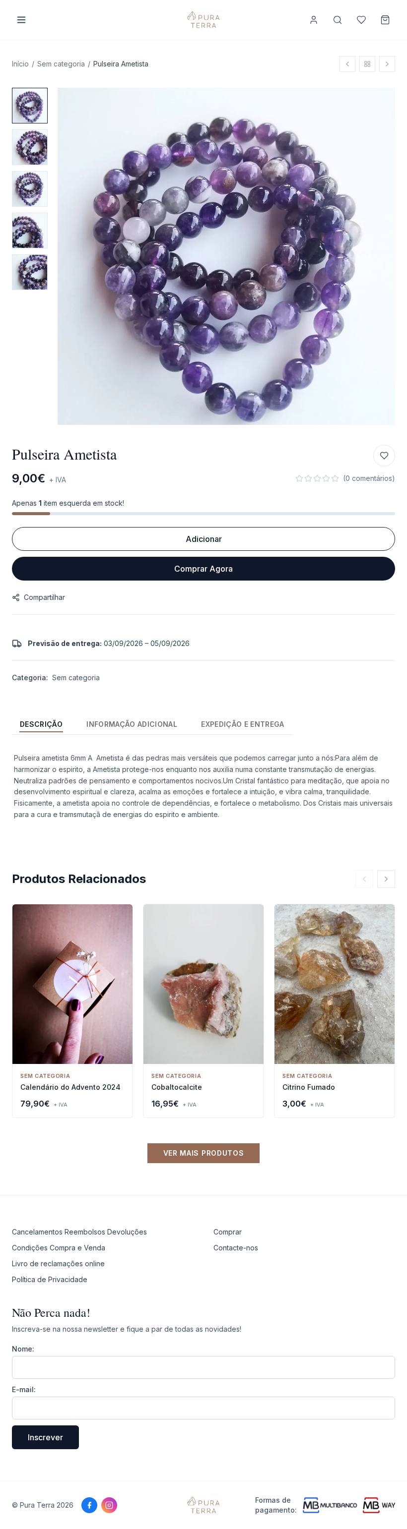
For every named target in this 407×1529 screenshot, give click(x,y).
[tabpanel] (203, 786)
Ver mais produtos (203, 1153)
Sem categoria (61, 63)
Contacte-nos (235, 1247)
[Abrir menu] (21, 19)
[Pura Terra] (203, 1505)
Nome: (23, 1349)
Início (20, 63)
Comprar (227, 1232)
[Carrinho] (385, 20)
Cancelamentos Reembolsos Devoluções (79, 1232)
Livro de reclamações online (58, 1263)
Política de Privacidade (49, 1279)
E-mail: (24, 1389)
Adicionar (204, 539)
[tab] (41, 724)
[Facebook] (89, 1505)
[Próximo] (386, 879)
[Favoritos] (361, 20)
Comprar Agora (203, 569)
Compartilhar (44, 597)
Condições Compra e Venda (58, 1247)
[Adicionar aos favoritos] (384, 456)
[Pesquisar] (337, 20)
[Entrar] (314, 20)
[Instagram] (109, 1505)
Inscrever (45, 1437)
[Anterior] (364, 879)
